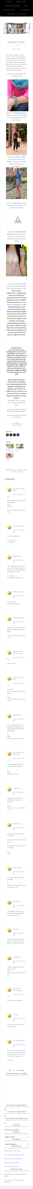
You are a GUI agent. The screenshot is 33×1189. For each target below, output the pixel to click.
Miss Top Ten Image (18, 488)
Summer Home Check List (11, 1162)
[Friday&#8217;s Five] (19, 446)
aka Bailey (16, 715)
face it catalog (18, 469)
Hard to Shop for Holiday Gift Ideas (14, 1154)
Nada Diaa (16, 823)
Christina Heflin (17, 617)
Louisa (15, 788)
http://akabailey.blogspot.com (15, 738)
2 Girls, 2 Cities (20, 157)
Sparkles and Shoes (12, 774)
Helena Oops (16, 591)
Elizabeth (15, 556)
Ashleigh (15, 957)
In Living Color (16, 203)
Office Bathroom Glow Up (11, 1166)
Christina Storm (17, 526)
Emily (14, 929)
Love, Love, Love (20, 284)
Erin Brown (16, 867)
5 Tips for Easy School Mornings (13, 1158)
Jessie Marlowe (17, 1040)
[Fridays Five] (10, 455)
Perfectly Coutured (20, 113)
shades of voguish (18, 677)
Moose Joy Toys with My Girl (12, 1151)
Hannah (15, 901)
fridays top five (18, 471)
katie (14, 1014)
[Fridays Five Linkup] (10, 446)
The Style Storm (11, 540)
